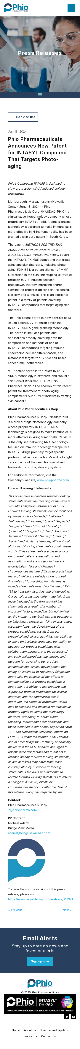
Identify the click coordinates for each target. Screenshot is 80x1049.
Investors (31, 1036)
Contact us (48, 1036)
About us (30, 1030)
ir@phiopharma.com (22, 810)
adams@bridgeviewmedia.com (29, 833)
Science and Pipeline (54, 1030)
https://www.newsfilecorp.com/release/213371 (40, 899)
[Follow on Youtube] (73, 1016)
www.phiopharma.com (53, 480)
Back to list (25, 117)
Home (16, 1030)
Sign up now (40, 961)
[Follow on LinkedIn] (66, 1016)
